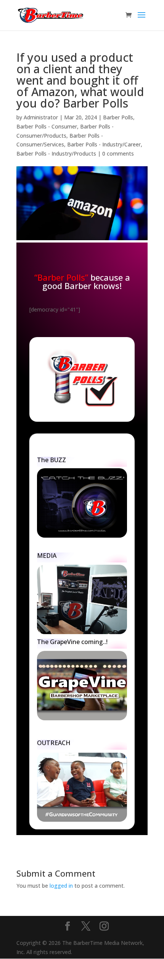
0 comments (118, 153)
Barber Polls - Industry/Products (56, 153)
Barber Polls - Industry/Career (104, 144)
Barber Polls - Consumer (46, 126)
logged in (61, 885)
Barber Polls (118, 117)
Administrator (41, 117)
